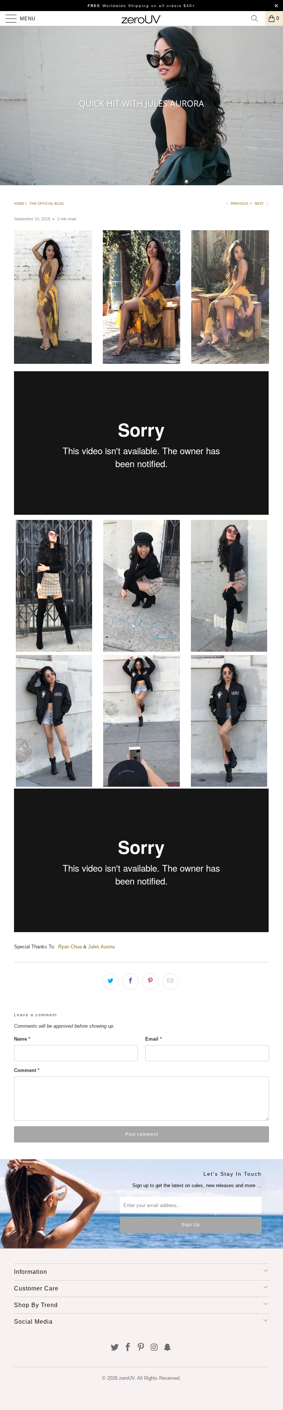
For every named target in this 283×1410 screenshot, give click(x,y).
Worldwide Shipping (118, 6)
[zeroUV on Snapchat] (167, 1348)
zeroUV (126, 1378)
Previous (239, 204)
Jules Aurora (101, 946)
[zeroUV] (141, 18)
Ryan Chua (70, 946)
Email (153, 1039)
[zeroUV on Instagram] (154, 1348)
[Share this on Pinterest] (150, 981)
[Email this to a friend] (170, 981)
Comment (26, 1070)
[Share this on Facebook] (130, 981)
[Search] (257, 18)
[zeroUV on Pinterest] (141, 1348)
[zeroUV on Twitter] (114, 1348)
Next (260, 204)
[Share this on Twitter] (110, 981)
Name (22, 1039)
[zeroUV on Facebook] (127, 1348)
